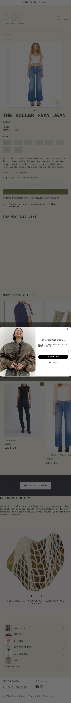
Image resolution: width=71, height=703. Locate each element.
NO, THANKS (53, 362)
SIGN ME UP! (53, 357)
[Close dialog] (68, 329)
